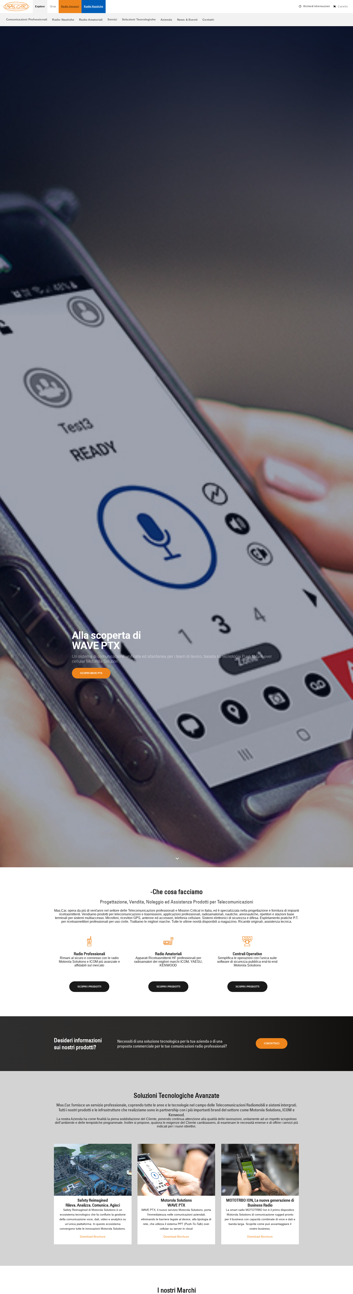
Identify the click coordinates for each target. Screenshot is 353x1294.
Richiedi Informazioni (316, 6)
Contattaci (271, 1043)
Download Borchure (176, 1236)
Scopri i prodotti (89, 986)
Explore (40, 6)
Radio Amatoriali (91, 19)
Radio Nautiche (63, 19)
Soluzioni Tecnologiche (139, 19)
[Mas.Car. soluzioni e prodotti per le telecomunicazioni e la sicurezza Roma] (16, 6)
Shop (53, 6)
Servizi (112, 19)
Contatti (208, 19)
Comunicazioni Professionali (26, 19)
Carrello (343, 6)
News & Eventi (187, 19)
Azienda (166, 19)
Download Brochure (92, 1236)
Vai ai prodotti (90, 673)
